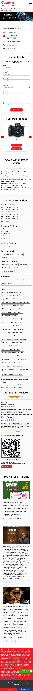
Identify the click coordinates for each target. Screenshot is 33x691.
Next (30, 137)
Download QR (6, 466)
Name (4, 65)
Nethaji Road (19, 254)
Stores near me (5, 8)
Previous (2, 137)
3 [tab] (17, 17)
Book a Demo (16, 145)
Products (5, 85)
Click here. (7, 104)
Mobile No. (6, 78)
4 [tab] (19, 17)
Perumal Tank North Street (9, 264)
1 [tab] (13, 17)
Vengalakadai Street (7, 254)
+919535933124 (10, 45)
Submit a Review (7, 431)
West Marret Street (7, 271)
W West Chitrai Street (8, 257)
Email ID (5, 72)
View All (18, 431)
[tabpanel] (16, 16)
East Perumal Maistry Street (9, 261)
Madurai (21, 8)
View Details (16, 148)
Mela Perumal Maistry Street (10, 267)
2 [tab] (15, 17)
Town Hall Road (23, 264)
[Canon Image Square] (7, 3)
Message (5, 91)
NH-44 (17, 271)
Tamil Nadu (14, 8)
